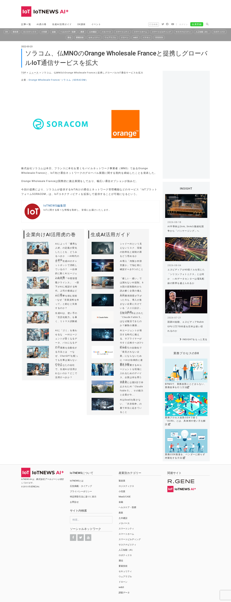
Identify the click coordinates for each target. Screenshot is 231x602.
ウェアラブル (110, 37)
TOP (23, 72)
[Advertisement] (152, 12)
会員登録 (197, 24)
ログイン (183, 24)
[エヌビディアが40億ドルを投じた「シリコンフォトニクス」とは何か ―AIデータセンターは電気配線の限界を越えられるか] (186, 249)
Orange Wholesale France (44, 80)
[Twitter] (80, 537)
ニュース (34, 72)
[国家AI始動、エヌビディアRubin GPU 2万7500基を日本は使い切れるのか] (186, 301)
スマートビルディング (161, 32)
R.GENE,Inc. (34, 486)
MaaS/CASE (125, 496)
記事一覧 (26, 24)
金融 (54, 32)
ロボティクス (219, 32)
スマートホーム (140, 32)
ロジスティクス (29, 32)
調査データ (124, 592)
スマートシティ (122, 32)
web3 (135, 37)
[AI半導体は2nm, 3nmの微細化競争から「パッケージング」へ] (186, 206)
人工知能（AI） (202, 32)
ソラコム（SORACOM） (74, 80)
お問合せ (74, 502)
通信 (69, 37)
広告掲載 (153, 24)
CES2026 (159, 37)
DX (6, 32)
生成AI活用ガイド (62, 24)
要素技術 (80, 37)
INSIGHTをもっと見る (194, 339)
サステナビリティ (183, 32)
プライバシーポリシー (81, 491)
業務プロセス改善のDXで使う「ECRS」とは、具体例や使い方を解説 (185, 421)
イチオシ (146, 37)
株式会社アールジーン (47, 479)
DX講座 (81, 24)
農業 (82, 32)
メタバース (106, 32)
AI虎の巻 (42, 24)
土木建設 (93, 32)
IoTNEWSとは (76, 480)
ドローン (124, 37)
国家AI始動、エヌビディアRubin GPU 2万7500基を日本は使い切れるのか (186, 326)
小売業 (44, 32)
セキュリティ (94, 37)
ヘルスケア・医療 (68, 32)
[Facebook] (73, 537)
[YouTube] (88, 537)
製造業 (15, 32)
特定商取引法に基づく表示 (83, 496)
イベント (96, 24)
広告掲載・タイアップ (81, 486)
